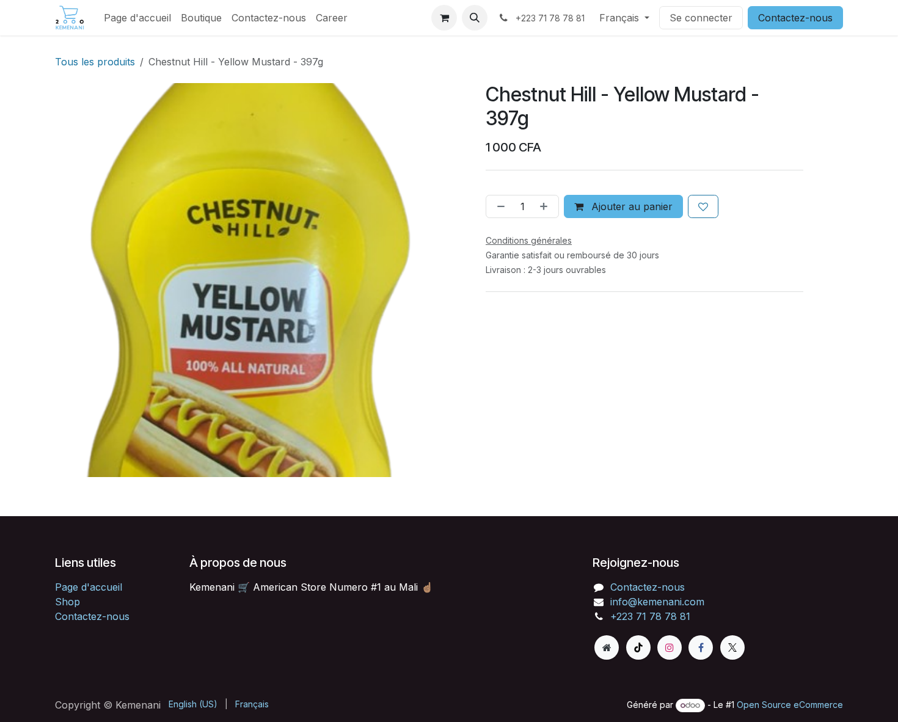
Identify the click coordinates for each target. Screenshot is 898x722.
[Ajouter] (546, 206)
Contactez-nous (795, 18)
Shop (67, 602)
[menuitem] (137, 17)
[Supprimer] (498, 206)
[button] (474, 18)
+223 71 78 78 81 (650, 616)
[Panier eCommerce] (444, 18)
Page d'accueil (88, 587)
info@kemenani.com (657, 602)
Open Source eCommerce (790, 704)
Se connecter (701, 18)
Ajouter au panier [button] (630, 206)
